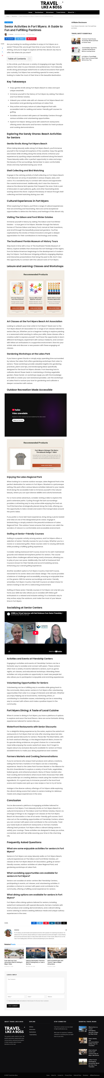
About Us (71, 12)
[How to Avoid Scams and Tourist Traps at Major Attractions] (57, 952)
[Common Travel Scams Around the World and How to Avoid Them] (75, 41)
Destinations (39, 12)
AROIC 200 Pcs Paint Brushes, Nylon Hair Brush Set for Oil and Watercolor (53, 300)
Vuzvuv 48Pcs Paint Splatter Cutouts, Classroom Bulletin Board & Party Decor (35, 300)
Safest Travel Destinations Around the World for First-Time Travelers (94, 1063)
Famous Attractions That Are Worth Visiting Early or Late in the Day (35, 962)
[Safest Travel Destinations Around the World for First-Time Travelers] (83, 1061)
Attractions (50, 12)
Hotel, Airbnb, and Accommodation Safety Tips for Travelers (94, 1042)
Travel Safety (60, 12)
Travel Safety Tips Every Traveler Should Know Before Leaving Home (89, 49)
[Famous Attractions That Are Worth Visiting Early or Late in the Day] (35, 952)
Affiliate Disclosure (95, 1075)
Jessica (11, 34)
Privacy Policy (68, 1075)
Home (30, 12)
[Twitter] (2, 51)
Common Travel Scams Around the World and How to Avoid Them (90, 40)
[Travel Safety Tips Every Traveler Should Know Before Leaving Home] (75, 50)
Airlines (31, 1027)
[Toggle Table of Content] (28, 58)
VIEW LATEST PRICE (17, 308)
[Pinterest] (2, 55)
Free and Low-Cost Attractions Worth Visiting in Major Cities (13, 962)
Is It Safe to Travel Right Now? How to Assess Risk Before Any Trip (90, 58)
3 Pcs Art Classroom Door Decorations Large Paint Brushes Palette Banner (17, 300)
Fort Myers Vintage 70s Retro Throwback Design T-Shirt (46, 451)
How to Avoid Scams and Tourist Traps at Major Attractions (55, 962)
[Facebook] (2, 48)
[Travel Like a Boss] (52, 5)
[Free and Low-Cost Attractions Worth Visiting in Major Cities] (14, 952)
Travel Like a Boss (13, 1075)
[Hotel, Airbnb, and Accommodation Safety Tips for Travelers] (83, 1040)
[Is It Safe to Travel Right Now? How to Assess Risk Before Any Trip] (75, 58)
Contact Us (60, 1075)
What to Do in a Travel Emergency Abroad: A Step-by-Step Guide (93, 1030)
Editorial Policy (77, 1075)
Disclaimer (85, 1075)
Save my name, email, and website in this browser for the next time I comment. (29, 1001)
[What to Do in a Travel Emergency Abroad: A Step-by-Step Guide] (83, 1029)
